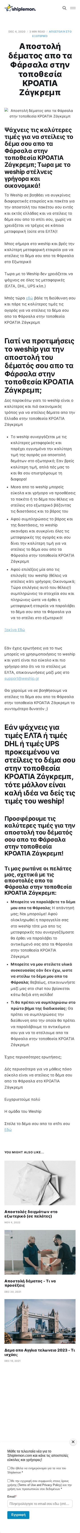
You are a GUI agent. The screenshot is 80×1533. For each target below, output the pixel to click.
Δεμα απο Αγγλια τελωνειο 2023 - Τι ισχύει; (39, 1352)
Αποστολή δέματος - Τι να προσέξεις (30, 1283)
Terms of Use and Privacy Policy (39, 1485)
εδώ (29, 298)
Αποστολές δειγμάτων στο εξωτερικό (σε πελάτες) (31, 1214)
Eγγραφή (18, 1515)
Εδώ (8, 1129)
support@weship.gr (21, 678)
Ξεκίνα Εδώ (14, 630)
